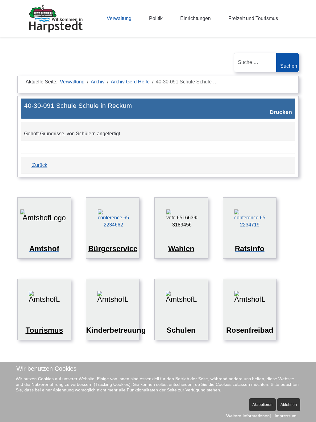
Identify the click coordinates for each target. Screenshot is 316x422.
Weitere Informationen (248, 415)
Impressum (286, 415)
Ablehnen (289, 405)
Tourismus (44, 330)
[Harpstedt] (55, 18)
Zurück (39, 165)
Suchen (288, 66)
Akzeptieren (262, 405)
